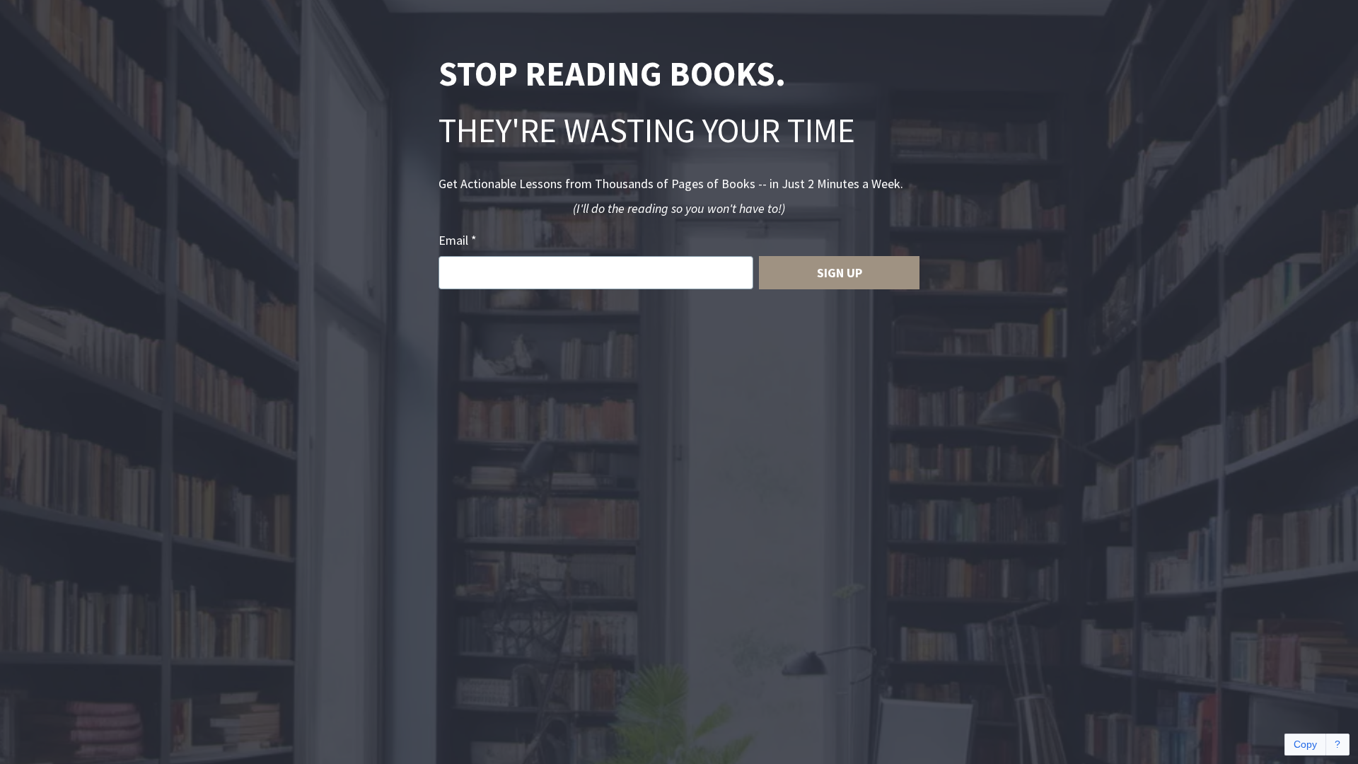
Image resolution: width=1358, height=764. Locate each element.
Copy (1305, 744)
